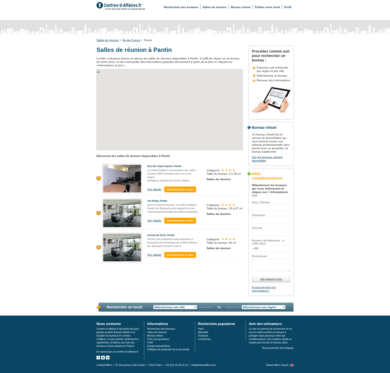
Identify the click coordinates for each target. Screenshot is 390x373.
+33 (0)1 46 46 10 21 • (178, 365)
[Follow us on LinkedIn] (107, 357)
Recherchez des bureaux (181, 7)
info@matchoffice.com (203, 365)
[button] (163, 91)
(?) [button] (255, 195)
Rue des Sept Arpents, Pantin (164, 166)
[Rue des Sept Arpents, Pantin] (122, 178)
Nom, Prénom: (261, 202)
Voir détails (154, 189)
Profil (287, 7)
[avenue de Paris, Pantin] (122, 247)
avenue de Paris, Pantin (160, 235)
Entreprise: (259, 215)
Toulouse (203, 335)
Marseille (203, 332)
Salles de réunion (215, 7)
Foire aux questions (158, 339)
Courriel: (257, 227)
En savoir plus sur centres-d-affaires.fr (117, 351)
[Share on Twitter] (103, 357)
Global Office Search (277, 365)
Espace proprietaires (158, 346)
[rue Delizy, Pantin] (122, 213)
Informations (271, 279)
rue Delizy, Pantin (157, 200)
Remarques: (260, 256)
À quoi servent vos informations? (264, 289)
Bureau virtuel (240, 7)
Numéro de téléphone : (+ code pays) (268, 242)
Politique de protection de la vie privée (168, 349)
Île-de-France (131, 40)
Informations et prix (180, 189)
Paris (201, 328)
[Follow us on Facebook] (98, 357)
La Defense (204, 339)
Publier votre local (267, 7)
